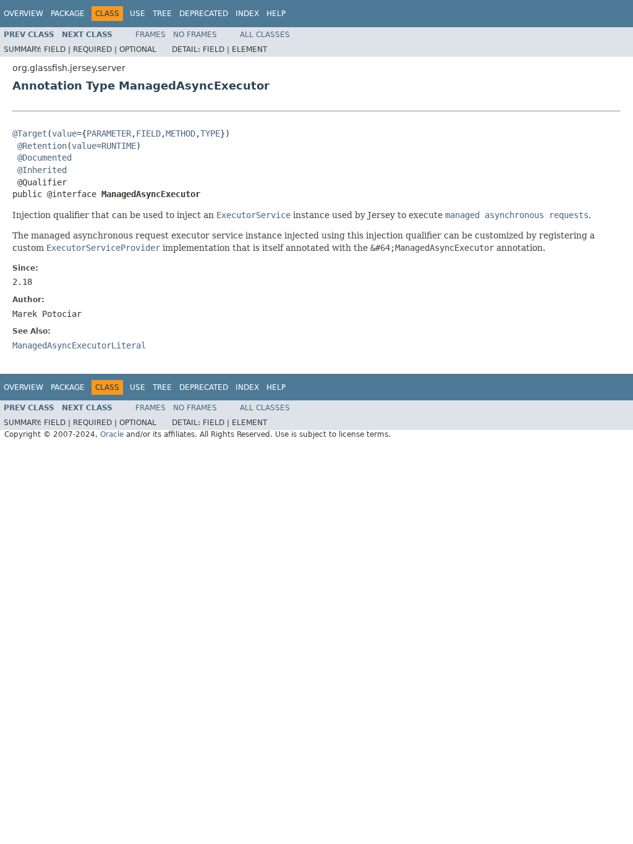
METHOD (180, 133)
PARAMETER (109, 133)
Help (276, 13)
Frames (150, 34)
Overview (23, 13)
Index (247, 13)
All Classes (265, 34)
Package (68, 13)
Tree (162, 13)
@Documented (44, 157)
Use (137, 13)
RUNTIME (118, 146)
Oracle (112, 434)
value (64, 133)
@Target (29, 133)
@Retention (42, 146)
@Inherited (42, 170)
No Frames (195, 34)
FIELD (148, 133)
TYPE (210, 133)
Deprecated (203, 13)
